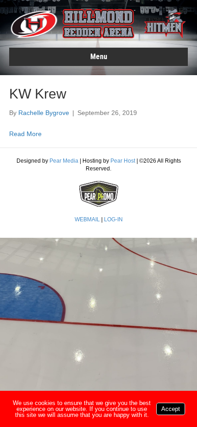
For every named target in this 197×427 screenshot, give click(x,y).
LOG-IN (113, 219)
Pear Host (122, 161)
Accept (170, 408)
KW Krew (37, 93)
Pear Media (63, 161)
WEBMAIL (87, 219)
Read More (25, 133)
